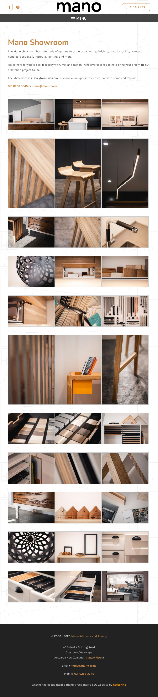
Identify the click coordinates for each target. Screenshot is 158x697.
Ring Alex (137, 7)
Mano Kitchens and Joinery (89, 636)
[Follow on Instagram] (18, 7)
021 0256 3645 (18, 86)
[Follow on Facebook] (9, 7)
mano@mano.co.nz (44, 86)
